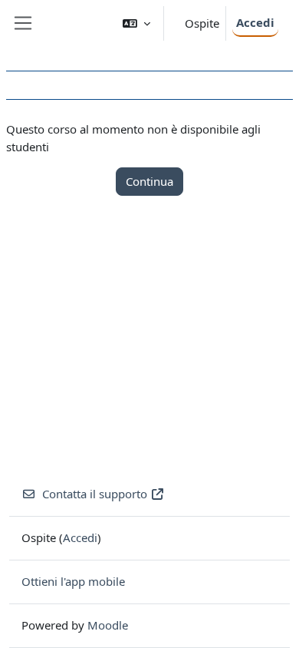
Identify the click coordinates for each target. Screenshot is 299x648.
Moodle (107, 625)
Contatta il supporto (94, 493)
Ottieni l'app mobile (73, 581)
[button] (136, 23)
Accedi (255, 22)
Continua (149, 181)
